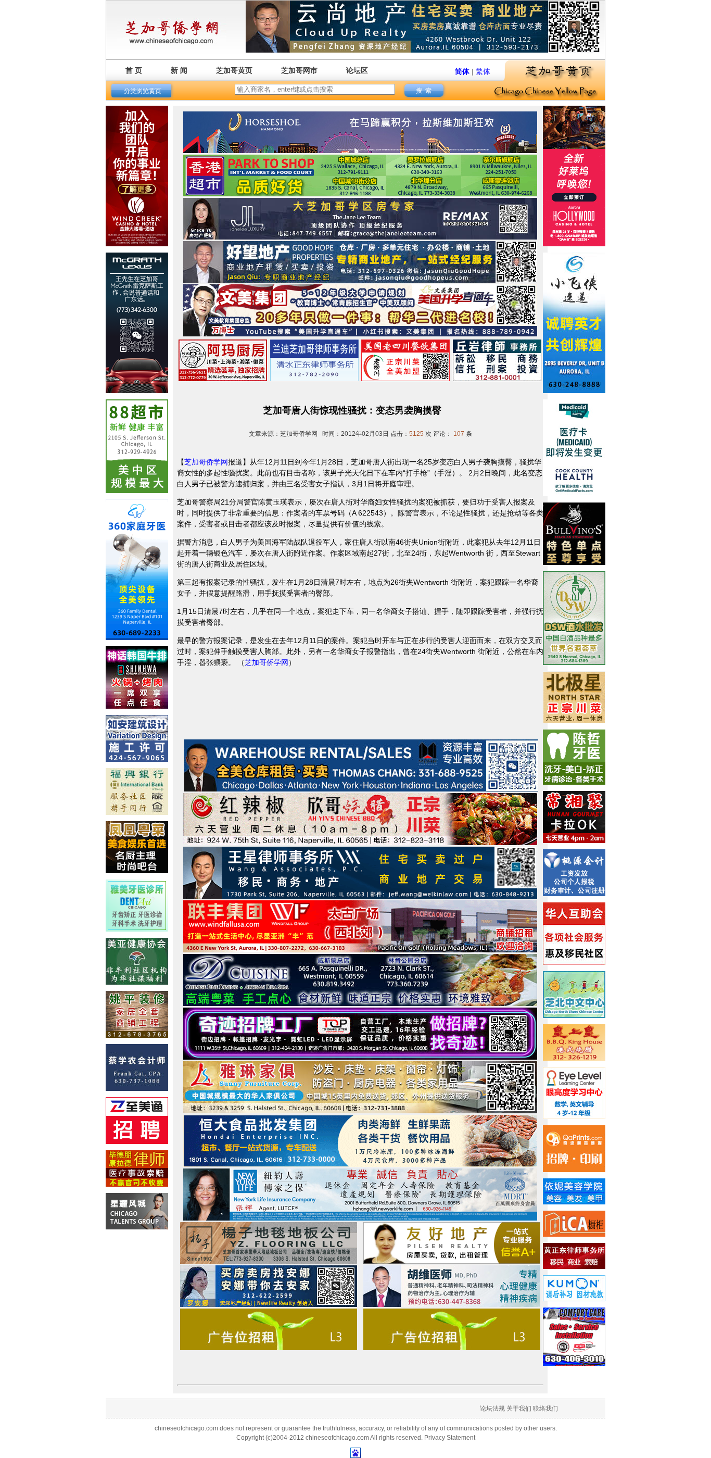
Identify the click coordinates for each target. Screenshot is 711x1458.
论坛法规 (492, 1408)
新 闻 (179, 70)
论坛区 (357, 70)
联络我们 (545, 1408)
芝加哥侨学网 (206, 462)
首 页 (133, 70)
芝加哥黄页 (234, 70)
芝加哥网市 (299, 70)
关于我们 (518, 1408)
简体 (462, 71)
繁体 (483, 71)
